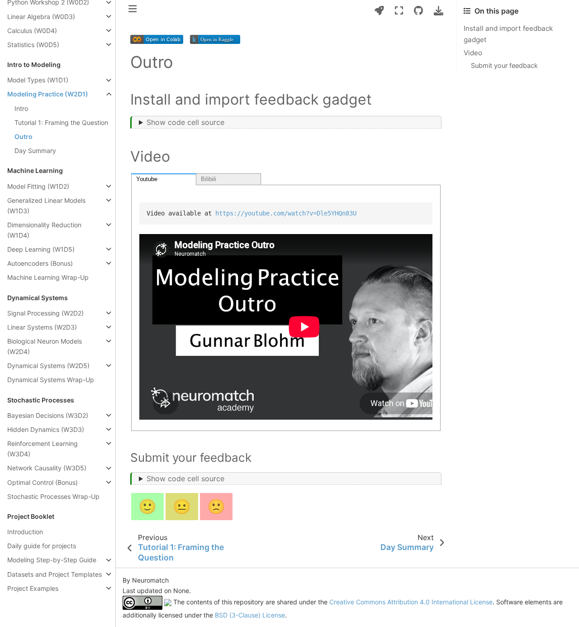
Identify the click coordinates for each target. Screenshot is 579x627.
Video (473, 52)
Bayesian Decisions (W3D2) (47, 415)
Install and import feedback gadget (508, 34)
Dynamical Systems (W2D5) (48, 365)
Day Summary (35, 150)
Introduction (25, 532)
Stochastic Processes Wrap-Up (53, 496)
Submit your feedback (504, 65)
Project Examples (32, 588)
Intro (21, 108)
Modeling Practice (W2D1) (47, 94)
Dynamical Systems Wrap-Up (50, 380)
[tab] (163, 179)
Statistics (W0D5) (33, 44)
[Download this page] (438, 11)
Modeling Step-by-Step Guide (51, 560)
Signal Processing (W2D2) (45, 313)
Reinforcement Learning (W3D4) (42, 449)
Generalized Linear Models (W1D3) (46, 205)
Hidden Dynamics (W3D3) (45, 429)
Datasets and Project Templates (54, 574)
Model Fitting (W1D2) (38, 186)
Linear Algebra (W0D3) (41, 16)
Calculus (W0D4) (32, 30)
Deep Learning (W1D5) (41, 249)
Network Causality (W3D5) (46, 468)
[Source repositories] (418, 11)
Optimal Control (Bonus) (42, 482)
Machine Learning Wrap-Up (48, 277)
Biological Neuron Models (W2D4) (44, 346)
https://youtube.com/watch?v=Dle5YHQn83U (285, 213)
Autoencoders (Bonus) (40, 263)
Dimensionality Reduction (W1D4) (44, 230)
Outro (23, 136)
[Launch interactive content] (379, 11)
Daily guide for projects (41, 546)
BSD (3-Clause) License (250, 615)
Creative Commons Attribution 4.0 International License (411, 602)
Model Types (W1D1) (37, 80)
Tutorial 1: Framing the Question (61, 122)
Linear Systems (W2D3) (42, 327)
